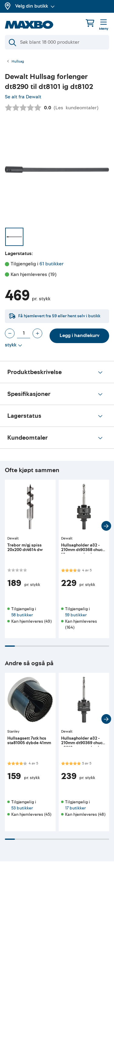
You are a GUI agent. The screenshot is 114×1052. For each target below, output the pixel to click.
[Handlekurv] (90, 23)
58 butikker (22, 615)
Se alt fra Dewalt (23, 97)
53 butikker (22, 808)
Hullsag (18, 61)
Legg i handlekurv (79, 335)
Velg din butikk (31, 6)
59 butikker (76, 615)
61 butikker (52, 263)
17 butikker (75, 808)
